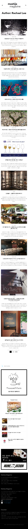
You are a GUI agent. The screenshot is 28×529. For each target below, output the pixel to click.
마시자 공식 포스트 (7, 501)
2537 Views (16, 79)
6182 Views (16, 310)
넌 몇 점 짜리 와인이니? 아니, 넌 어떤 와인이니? (14, 258)
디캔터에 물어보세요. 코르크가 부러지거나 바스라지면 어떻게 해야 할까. (16, 426)
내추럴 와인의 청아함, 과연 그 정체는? (14, 159)
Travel (14, 225)
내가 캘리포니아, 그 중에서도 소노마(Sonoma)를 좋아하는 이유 (14, 227)
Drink (13, 67)
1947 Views (16, 109)
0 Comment (10, 48)
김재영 (12, 415)
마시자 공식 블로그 (7, 502)
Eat (12, 225)
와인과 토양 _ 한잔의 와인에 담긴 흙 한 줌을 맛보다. (14, 129)
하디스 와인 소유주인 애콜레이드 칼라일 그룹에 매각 (15, 440)
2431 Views (16, 139)
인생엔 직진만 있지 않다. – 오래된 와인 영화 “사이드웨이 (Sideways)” (14, 299)
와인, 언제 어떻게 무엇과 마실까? (14, 418)
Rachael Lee (12, 40)
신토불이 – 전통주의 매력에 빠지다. (14, 193)
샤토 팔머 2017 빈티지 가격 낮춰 (14, 432)
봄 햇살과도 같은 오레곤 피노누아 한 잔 (14, 340)
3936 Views (16, 170)
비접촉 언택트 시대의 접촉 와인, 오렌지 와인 (14, 68)
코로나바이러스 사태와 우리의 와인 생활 (14, 99)
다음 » (16, 351)
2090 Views (16, 48)
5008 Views (16, 203)
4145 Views (16, 238)
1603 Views (16, 268)
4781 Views (16, 350)
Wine (15, 67)
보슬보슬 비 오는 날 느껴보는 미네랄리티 (14, 38)
